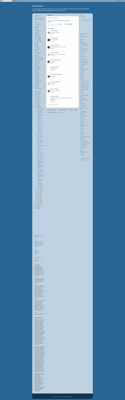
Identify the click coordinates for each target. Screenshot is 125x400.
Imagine (82, 67)
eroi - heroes (37, 41)
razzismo (36, 69)
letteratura (37, 245)
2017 (37, 94)
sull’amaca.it (53, 81)
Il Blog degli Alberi (84, 61)
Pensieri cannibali (84, 115)
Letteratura (37, 57)
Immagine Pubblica (84, 69)
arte (35, 28)
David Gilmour (40, 133)
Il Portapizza (82, 64)
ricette (36, 71)
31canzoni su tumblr (84, 159)
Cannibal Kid (53, 59)
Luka (81, 97)
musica (37, 242)
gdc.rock (36, 46)
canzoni (36, 35)
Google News (37, 251)
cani (35, 33)
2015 (37, 98)
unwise (52, 30)
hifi (35, 50)
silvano (37, 260)
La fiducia (39, 151)
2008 (37, 208)
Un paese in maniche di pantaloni (39, 179)
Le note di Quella (83, 87)
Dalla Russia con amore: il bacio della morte (40, 161)
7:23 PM (52, 85)
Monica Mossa (83, 105)
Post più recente (52, 109)
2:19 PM (52, 77)
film (35, 43)
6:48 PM (52, 63)
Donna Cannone (83, 51)
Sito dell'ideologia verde (85, 136)
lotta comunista (40, 134)
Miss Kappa (82, 103)
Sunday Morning (83, 140)
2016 (37, 96)
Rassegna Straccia (84, 125)
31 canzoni (37, 24)
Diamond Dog (83, 50)
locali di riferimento (38, 58)
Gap (81, 58)
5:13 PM (52, 48)
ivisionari (36, 53)
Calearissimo (39, 143)
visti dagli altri (37, 88)
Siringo (81, 134)
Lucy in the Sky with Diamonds (40, 172)
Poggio (81, 120)
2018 (37, 93)
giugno (38, 195)
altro (53, 25)
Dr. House (37, 39)
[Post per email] (65, 24)
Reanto (81, 126)
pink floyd (36, 61)
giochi (36, 47)
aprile (38, 199)
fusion (39, 241)
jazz (37, 241)
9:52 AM (52, 92)
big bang (36, 30)
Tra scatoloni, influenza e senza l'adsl (40, 183)
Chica (81, 47)
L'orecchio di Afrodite (84, 81)
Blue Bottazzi (83, 42)
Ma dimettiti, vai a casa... (40, 124)
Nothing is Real (83, 112)
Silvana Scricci (83, 133)
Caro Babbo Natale (41, 154)
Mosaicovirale (83, 106)
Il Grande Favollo (84, 62)
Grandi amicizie (40, 156)
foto (35, 44)
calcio (36, 32)
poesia (36, 66)
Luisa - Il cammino (84, 95)
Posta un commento (53, 104)
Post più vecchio (72, 109)
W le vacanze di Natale (40, 122)
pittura (36, 63)
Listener (82, 90)
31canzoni (37, 6)
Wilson (81, 150)
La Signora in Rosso (84, 84)
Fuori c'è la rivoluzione (39, 149)
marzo (38, 200)
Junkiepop (82, 76)
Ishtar (81, 72)
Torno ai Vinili (83, 145)
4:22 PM (52, 41)
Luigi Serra (82, 94)
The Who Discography (40, 131)
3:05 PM (52, 102)
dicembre (39, 108)
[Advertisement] (40, 216)
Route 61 (82, 131)
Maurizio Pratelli (54, 74)
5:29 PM (52, 55)
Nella (81, 109)
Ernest (52, 37)
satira (36, 74)
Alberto (52, 88)
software (36, 77)
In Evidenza (37, 52)
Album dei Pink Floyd (39, 17)
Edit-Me (36, 252)
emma (37, 259)
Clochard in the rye (84, 48)
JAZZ (36, 55)
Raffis (81, 123)
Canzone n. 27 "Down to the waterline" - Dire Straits (40, 166)
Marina (81, 101)
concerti (36, 36)
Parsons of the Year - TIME (40, 142)
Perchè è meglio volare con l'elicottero (40, 127)
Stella (81, 139)
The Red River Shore (84, 144)
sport (36, 78)
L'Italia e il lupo (40, 139)
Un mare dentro (83, 147)
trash (36, 83)
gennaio (39, 204)
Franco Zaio (82, 56)
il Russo (52, 52)
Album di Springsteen (39, 19)
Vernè (81, 148)
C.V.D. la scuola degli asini (40, 159)
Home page (62, 109)
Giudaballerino (83, 59)
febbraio (39, 202)
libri (39, 245)
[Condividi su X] (69, 24)
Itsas (81, 75)
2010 (37, 106)
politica (36, 68)
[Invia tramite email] (67, 24)
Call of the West (83, 44)
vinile (36, 86)
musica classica (38, 60)
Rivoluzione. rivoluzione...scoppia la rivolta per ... (40, 176)
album (36, 25)
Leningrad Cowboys (84, 89)
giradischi (36, 49)
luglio (38, 193)
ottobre (38, 188)
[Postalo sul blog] (68, 24)
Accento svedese (83, 36)
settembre (39, 190)
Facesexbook (39, 152)
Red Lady (82, 128)
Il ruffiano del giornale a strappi (39, 115)
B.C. (81, 37)
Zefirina (82, 153)
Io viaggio (82, 70)
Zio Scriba (53, 45)
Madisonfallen (83, 98)
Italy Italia (82, 73)
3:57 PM (52, 33)
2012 (37, 103)
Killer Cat (82, 78)
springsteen (37, 80)
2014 (37, 100)
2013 (37, 101)
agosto (38, 192)
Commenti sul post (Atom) (57, 112)
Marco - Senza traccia (84, 100)
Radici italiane (83, 122)
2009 (37, 206)
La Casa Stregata (84, 83)
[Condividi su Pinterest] (72, 24)
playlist (36, 64)
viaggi (36, 85)
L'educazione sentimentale (40, 112)
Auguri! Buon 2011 (52, 18)
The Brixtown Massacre (85, 142)
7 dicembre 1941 (40, 169)
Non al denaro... (83, 111)
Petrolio (82, 117)
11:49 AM (52, 70)
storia (36, 82)
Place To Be (82, 119)
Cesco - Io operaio (84, 45)
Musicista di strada (84, 108)
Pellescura (82, 114)
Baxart (81, 40)
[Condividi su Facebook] (70, 24)
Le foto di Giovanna (84, 86)
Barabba (82, 39)
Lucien (81, 92)
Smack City (82, 137)
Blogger (70, 396)
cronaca (36, 38)
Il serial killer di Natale (40, 119)
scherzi (36, 75)
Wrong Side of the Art (84, 151)
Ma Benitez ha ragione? (40, 137)
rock (35, 72)
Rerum (81, 130)
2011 (37, 105)
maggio (38, 197)
